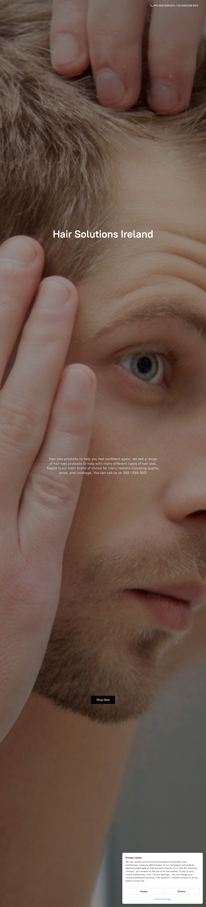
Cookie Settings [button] (162, 899)
